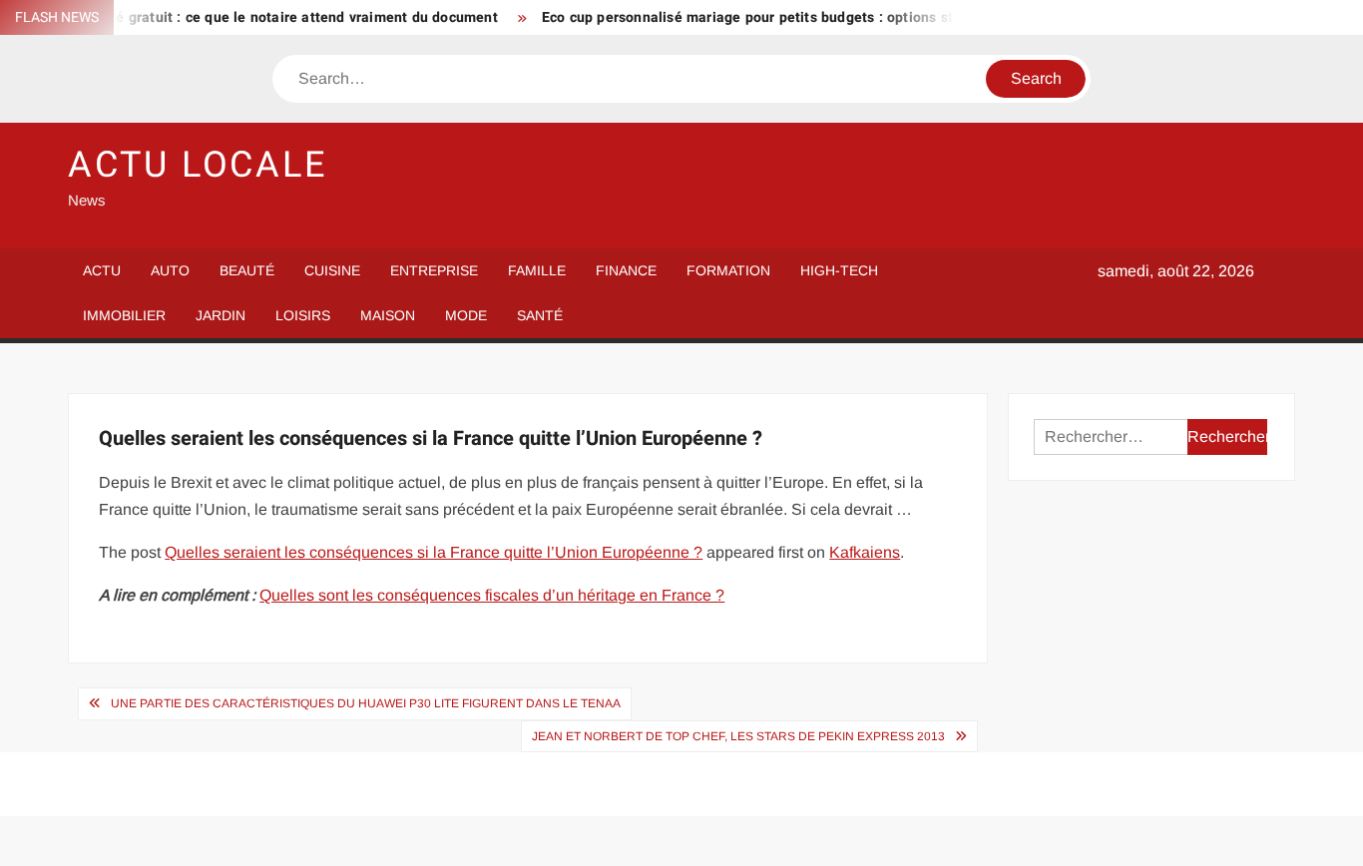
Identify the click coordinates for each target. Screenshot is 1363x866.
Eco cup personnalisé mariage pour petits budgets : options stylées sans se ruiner (803, 17)
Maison (387, 315)
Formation (728, 270)
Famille (537, 270)
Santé (540, 315)
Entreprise (434, 270)
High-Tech (839, 270)
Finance (626, 270)
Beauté (247, 270)
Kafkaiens (864, 552)
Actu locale (197, 165)
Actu (102, 270)
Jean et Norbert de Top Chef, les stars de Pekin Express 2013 (738, 736)
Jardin (220, 315)
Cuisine (332, 270)
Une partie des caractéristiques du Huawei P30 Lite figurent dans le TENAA (366, 703)
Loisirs (302, 315)
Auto (170, 270)
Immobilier (124, 315)
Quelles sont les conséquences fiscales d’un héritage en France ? (491, 595)
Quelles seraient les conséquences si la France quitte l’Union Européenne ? (433, 552)
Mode (466, 315)
